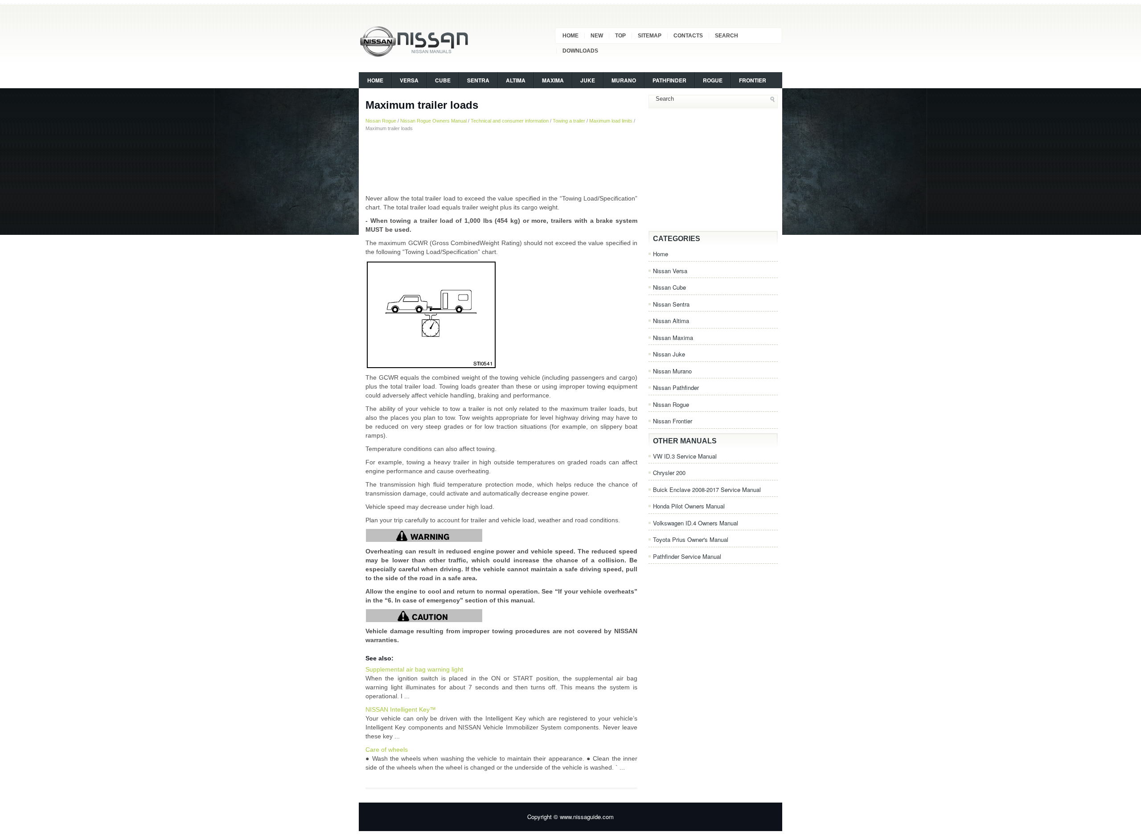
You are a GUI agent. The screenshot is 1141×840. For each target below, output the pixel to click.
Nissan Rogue (380, 120)
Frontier (752, 80)
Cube (443, 80)
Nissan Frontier (672, 421)
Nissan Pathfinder (676, 387)
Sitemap (649, 36)
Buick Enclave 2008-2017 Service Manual (707, 489)
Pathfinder (669, 80)
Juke (587, 80)
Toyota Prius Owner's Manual (690, 539)
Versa (409, 80)
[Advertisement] (501, 162)
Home (570, 36)
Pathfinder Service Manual (687, 556)
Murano (624, 80)
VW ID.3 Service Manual (685, 456)
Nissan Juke (669, 354)
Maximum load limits (610, 120)
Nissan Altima (671, 320)
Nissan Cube (669, 287)
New (597, 36)
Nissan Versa (670, 270)
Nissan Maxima (673, 337)
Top (620, 36)
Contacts (688, 36)
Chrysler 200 (669, 472)
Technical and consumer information (510, 120)
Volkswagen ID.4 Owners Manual (695, 523)
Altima (515, 80)
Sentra (478, 80)
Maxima (553, 80)
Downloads (580, 51)
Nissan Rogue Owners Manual (433, 120)
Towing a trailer (569, 120)
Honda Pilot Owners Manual (689, 506)
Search (726, 36)
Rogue (712, 80)
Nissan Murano (672, 371)
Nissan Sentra (671, 304)
